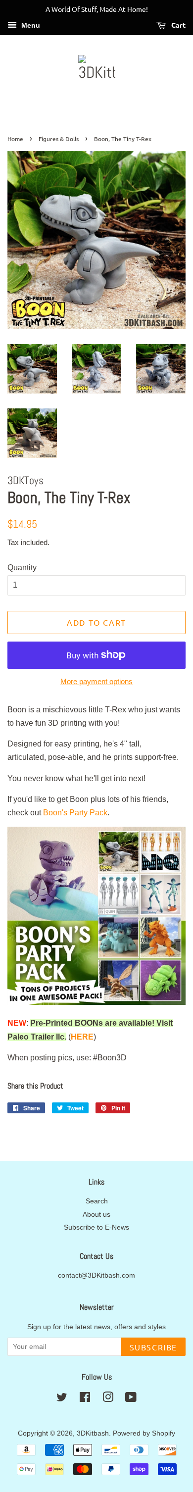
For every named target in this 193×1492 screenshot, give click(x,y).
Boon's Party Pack (75, 812)
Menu (29, 25)
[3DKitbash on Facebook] (85, 1399)
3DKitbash (93, 1433)
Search (97, 1201)
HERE (82, 1037)
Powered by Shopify (144, 1433)
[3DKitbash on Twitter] (61, 1399)
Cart (178, 24)
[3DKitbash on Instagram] (107, 1399)
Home (15, 139)
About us (96, 1214)
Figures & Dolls (59, 139)
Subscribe (153, 1347)
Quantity (22, 567)
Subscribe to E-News (96, 1227)
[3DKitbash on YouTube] (131, 1399)
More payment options (96, 681)
